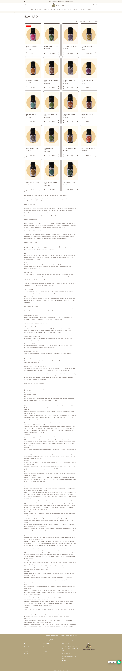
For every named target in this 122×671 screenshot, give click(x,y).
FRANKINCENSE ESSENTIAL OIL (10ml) (51, 81)
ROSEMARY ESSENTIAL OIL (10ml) (32, 47)
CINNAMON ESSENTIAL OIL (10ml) (87, 115)
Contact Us (45, 653)
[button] (25, 5)
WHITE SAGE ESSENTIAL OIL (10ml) (69, 81)
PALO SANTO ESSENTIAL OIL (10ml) (88, 47)
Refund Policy (27, 653)
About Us (45, 651)
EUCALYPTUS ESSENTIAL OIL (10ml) (50, 183)
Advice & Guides (46, 649)
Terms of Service (28, 646)
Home (44, 646)
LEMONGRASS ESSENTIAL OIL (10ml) (50, 115)
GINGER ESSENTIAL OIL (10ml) (32, 182)
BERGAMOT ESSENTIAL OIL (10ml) (69, 115)
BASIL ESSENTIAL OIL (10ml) (69, 182)
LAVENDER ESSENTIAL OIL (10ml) (70, 46)
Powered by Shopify (65, 670)
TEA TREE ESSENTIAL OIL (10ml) (51, 46)
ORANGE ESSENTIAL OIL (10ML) (88, 148)
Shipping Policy (27, 651)
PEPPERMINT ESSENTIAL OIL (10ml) (32, 115)
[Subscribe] (71, 639)
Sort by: (77, 21)
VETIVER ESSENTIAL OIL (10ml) (69, 148)
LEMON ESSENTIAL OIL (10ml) (32, 80)
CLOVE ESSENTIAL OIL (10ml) (32, 148)
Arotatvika (59, 670)
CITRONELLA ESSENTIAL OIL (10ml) (50, 149)
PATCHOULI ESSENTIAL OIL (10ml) (87, 81)
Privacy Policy (27, 649)
